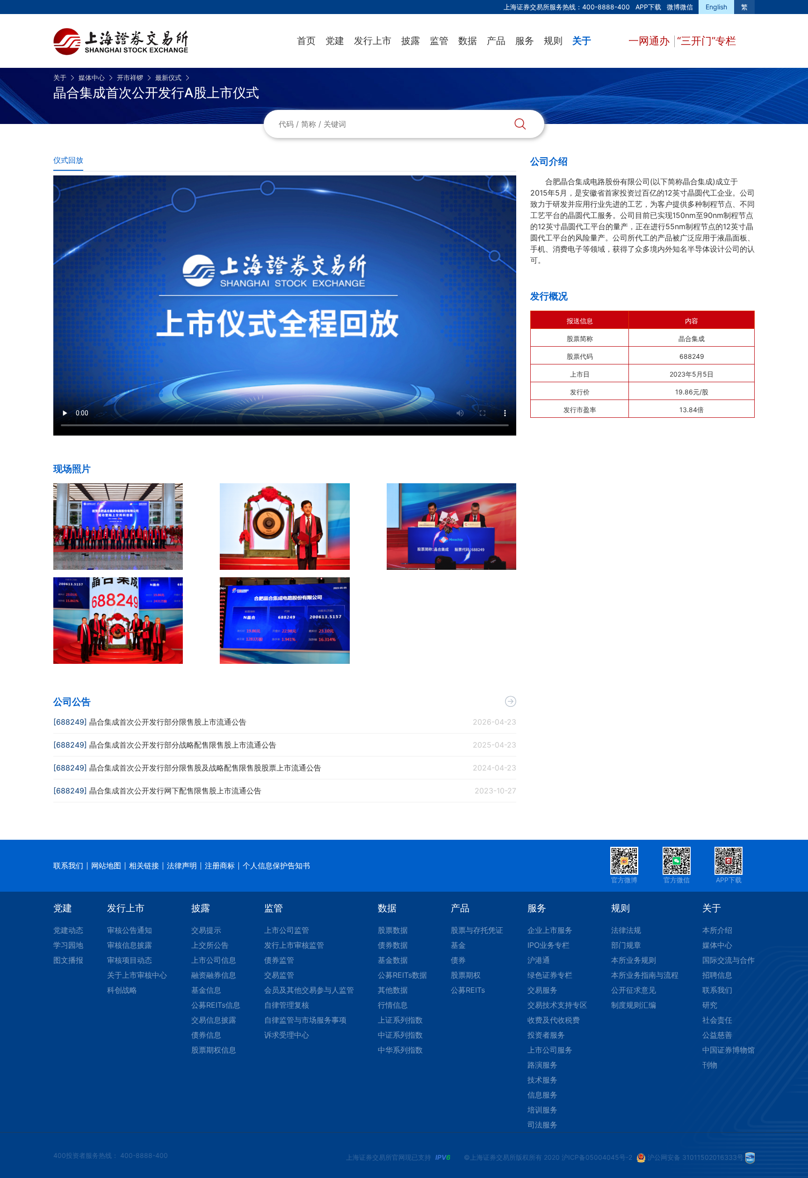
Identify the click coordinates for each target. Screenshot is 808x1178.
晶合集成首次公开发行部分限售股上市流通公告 (167, 722)
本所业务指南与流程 (644, 975)
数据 (467, 40)
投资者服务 (546, 1035)
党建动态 (68, 930)
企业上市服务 (549, 930)
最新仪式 (168, 77)
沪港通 (538, 960)
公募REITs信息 (215, 1005)
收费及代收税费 (553, 1020)
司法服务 (542, 1124)
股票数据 (393, 930)
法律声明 (182, 865)
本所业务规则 (633, 960)
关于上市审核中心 (137, 975)
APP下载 (648, 7)
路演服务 (542, 1064)
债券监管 (279, 960)
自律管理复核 (286, 1005)
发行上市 (372, 40)
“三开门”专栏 (706, 41)
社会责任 (717, 1020)
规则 (553, 40)
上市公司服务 (549, 1049)
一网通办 (650, 41)
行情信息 (393, 1005)
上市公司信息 (213, 960)
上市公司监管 (286, 930)
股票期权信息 (213, 1049)
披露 (410, 40)
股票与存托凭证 (477, 930)
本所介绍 (717, 930)
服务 (524, 40)
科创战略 (122, 990)
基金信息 (206, 990)
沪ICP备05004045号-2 (597, 1157)
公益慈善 (717, 1035)
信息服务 (542, 1094)
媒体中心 (92, 77)
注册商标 (220, 865)
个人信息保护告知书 (276, 865)
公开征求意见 (633, 990)
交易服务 (542, 990)
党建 (334, 40)
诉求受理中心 (286, 1035)
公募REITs (468, 990)
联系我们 (68, 865)
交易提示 (206, 930)
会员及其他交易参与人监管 (309, 990)
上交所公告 (210, 945)
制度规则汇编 (633, 1005)
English (716, 7)
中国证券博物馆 (728, 1049)
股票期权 (466, 975)
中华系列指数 (400, 1049)
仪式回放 (68, 160)
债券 (458, 960)
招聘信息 (717, 975)
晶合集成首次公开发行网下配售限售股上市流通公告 (175, 790)
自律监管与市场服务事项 (305, 1020)
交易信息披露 (213, 1020)
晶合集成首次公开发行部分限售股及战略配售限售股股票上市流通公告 (205, 767)
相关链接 (144, 865)
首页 (306, 40)
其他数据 (393, 990)
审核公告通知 (129, 930)
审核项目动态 (129, 960)
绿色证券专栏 (549, 975)
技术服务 (542, 1079)
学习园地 (68, 945)
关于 (581, 40)
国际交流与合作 (728, 960)
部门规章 (626, 945)
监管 (439, 40)
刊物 (709, 1064)
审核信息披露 (129, 945)
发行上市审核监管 (294, 945)
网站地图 (106, 865)
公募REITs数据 (402, 975)
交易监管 (279, 975)
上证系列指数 (400, 1020)
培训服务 (542, 1109)
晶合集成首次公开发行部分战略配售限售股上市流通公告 (182, 744)
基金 (458, 945)
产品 (496, 40)
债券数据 (393, 945)
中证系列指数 (400, 1035)
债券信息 (206, 1035)
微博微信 (680, 7)
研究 (709, 1005)
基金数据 (393, 960)
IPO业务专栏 (548, 945)
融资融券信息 (213, 975)
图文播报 (68, 960)
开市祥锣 (130, 77)
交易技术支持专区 (557, 1005)
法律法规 (626, 930)
